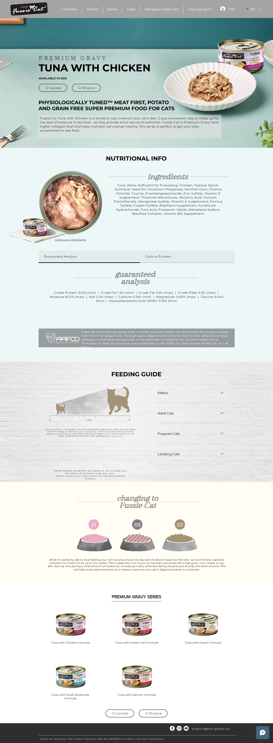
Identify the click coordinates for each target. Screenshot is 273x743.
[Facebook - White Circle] (172, 728)
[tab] (89, 257)
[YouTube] (186, 728)
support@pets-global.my (211, 728)
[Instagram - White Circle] (179, 728)
